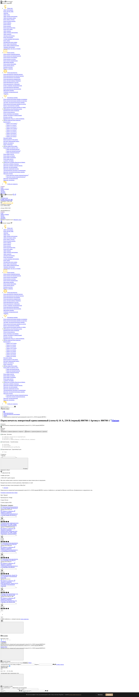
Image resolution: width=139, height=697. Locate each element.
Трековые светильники (9, 47)
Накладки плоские (8, 173)
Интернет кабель (7, 138)
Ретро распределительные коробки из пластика (15, 100)
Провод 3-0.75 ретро (11, 128)
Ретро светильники (8, 37)
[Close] (12, 627)
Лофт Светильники (8, 10)
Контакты (3, 193)
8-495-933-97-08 (6, 200)
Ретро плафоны (7, 22)
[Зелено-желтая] (8, 640)
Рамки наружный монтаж (13, 149)
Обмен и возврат (5, 189)
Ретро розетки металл (8, 65)
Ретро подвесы (7, 24)
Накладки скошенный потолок (11, 168)
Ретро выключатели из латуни (11, 82)
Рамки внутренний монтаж (13, 151)
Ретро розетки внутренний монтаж (12, 55)
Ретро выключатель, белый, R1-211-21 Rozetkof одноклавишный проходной (9, 585)
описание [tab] (5, 487)
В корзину (25, 468)
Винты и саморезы (8, 68)
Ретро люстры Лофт (8, 11)
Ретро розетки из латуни (9, 59)
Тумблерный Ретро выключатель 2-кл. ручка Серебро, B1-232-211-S (9, 514)
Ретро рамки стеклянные (9, 157)
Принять (109, 694)
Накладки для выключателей (10, 178)
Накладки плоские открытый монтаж (16, 177)
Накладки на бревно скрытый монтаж (13, 165)
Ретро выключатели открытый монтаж (13, 74)
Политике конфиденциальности (74, 694)
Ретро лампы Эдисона (9, 19)
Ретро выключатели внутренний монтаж (13, 76)
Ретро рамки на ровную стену (11, 147)
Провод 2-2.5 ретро (11, 126)
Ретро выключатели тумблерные (11, 84)
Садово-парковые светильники (11, 39)
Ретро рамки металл (8, 159)
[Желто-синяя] (2, 640)
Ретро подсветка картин (9, 21)
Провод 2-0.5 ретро (11, 136)
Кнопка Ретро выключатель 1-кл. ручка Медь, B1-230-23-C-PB (9, 601)
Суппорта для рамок (8, 160)
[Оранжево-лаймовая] (10, 640)
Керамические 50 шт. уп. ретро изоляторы (13, 118)
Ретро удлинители (8, 144)
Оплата (2, 190)
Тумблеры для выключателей (10, 92)
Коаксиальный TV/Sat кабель (10, 139)
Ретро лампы (6, 40)
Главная (2, 186)
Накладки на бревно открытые (11, 164)
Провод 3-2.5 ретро (11, 131)
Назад (30, 662)
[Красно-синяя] (6, 640)
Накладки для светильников (10, 167)
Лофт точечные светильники (10, 32)
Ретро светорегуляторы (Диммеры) (12, 80)
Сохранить (3, 641)
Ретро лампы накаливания (10, 43)
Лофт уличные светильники (10, 16)
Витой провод (7, 122)
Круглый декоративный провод (11, 141)
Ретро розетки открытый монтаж (11, 54)
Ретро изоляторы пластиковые (11, 113)
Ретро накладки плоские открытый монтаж (17, 175)
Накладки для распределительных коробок (14, 172)
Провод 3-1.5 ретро (11, 130)
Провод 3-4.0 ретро (11, 133)
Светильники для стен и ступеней (12, 48)
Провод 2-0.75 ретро (11, 123)
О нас (2, 187)
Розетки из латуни (8, 67)
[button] (3, 646)
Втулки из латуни (8, 117)
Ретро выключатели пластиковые (11, 77)
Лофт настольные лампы (9, 18)
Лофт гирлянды (7, 34)
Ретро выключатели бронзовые (11, 87)
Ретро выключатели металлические (12, 89)
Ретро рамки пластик (8, 154)
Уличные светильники (9, 35)
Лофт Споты (6, 14)
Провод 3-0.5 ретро (11, 134)
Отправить (25, 662)
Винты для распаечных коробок (11, 105)
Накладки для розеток (9, 180)
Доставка (3, 191)
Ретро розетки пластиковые (10, 57)
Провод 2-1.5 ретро (11, 125)
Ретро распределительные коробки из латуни (14, 104)
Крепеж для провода (8, 143)
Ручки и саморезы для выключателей (12, 85)
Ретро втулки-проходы (9, 112)
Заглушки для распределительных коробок (14, 102)
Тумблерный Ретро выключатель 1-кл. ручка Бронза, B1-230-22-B (9, 550)
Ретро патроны (7, 26)
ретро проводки (25, 619)
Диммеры (6, 93)
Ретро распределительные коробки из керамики (15, 99)
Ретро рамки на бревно (9, 156)
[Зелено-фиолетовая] (4, 640)
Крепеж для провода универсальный (12, 115)
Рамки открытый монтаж (13, 152)
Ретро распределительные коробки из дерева (14, 107)
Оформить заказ (17, 219)
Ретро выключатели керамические (12, 79)
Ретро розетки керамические (10, 60)
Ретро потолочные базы (9, 27)
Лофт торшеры (7, 31)
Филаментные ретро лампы (10, 42)
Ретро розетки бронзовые (9, 64)
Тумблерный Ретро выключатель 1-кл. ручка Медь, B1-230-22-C (9, 566)
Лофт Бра (5, 13)
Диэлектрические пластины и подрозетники (14, 170)
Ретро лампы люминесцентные (11, 45)
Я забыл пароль (60, 664)
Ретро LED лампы (8, 29)
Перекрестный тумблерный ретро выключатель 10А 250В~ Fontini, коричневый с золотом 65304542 (9, 532)
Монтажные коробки (8, 62)
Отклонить (100, 694)
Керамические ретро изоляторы (11, 110)
